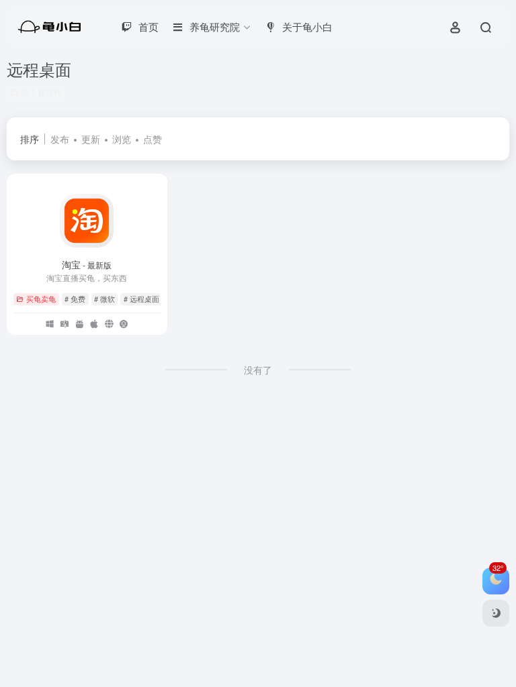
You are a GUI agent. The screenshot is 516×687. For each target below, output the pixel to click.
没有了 (258, 369)
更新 (90, 139)
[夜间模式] (495, 613)
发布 (59, 139)
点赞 (152, 139)
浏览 (121, 139)
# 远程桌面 (141, 298)
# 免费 (74, 298)
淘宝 (87, 264)
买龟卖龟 (41, 298)
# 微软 (104, 298)
